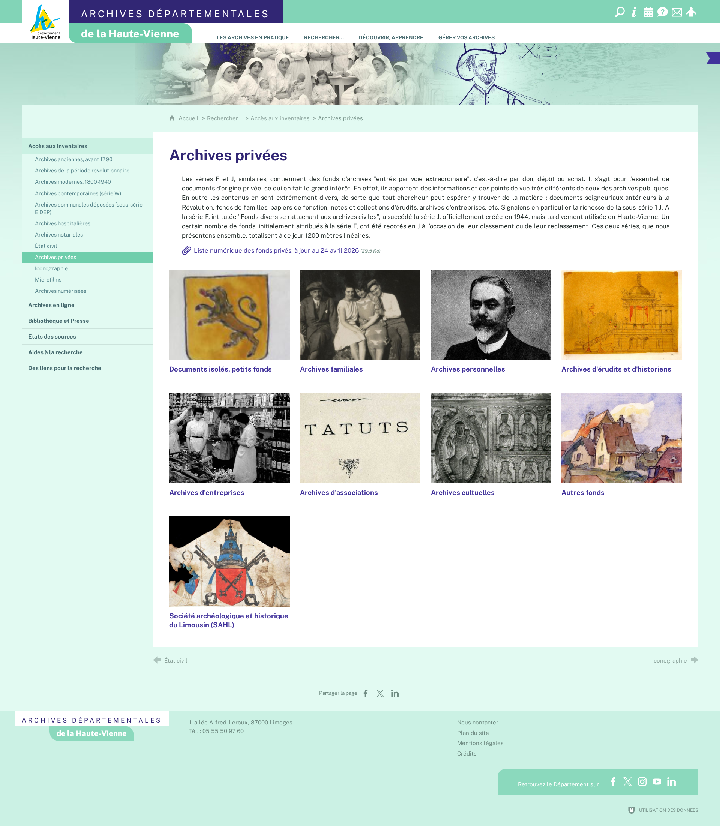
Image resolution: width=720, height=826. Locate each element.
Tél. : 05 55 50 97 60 (216, 731)
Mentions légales (480, 743)
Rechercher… (224, 118)
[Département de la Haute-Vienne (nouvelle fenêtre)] (45, 21)
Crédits (467, 753)
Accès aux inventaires (280, 118)
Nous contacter (477, 722)
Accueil (189, 118)
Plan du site (473, 733)
